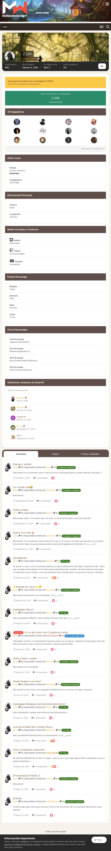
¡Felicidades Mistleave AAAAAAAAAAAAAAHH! (39, 704)
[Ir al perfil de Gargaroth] (13, 417)
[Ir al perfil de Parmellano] (68, 131)
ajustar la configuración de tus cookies (22, 844)
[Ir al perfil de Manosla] (13, 399)
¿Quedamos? (20, 557)
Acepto (101, 840)
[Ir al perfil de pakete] (68, 140)
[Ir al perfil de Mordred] (13, 408)
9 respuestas (41, 623)
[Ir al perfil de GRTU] (13, 436)
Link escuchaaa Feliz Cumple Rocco (33, 726)
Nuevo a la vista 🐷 (23, 532)
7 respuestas (44, 523)
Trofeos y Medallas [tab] (90, 454)
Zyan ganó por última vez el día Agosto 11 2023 (30, 81)
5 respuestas (41, 478)
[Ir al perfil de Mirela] (17, 140)
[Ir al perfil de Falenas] (68, 122)
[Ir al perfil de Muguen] (17, 131)
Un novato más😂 (23, 487)
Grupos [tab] (55, 454)
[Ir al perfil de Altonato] (17, 122)
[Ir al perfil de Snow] (42, 140)
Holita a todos (20, 509)
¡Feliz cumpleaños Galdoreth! (29, 749)
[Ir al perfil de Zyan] (8, 466)
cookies (23, 841)
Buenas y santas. (22, 464)
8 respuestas (42, 600)
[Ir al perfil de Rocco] (13, 427)
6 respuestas (45, 501)
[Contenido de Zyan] (102, 66)
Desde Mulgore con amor (27, 681)
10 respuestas (41, 766)
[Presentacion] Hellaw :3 (26, 775)
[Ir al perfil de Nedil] (94, 122)
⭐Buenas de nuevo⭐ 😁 (27, 586)
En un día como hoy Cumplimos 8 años (46, 632)
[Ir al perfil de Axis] (42, 122)
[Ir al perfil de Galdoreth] (94, 131)
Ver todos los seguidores (92, 149)
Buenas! (17, 798)
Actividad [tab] (21, 454)
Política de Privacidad (55, 831)
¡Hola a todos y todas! (25, 658)
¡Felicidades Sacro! (23, 609)
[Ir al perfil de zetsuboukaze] (42, 131)
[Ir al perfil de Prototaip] (94, 140)
